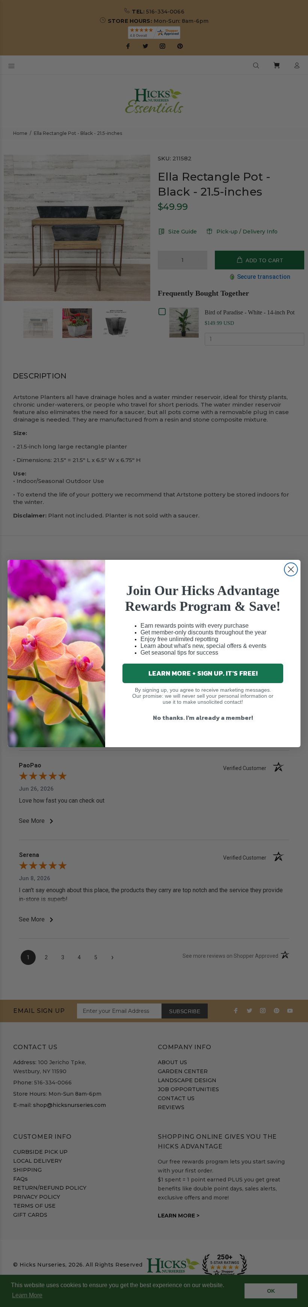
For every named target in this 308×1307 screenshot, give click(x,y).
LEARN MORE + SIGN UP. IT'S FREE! (203, 673)
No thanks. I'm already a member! (203, 717)
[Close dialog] (290, 569)
